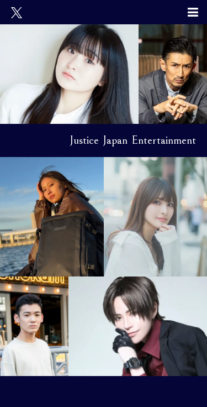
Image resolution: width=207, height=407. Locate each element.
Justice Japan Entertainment (133, 140)
